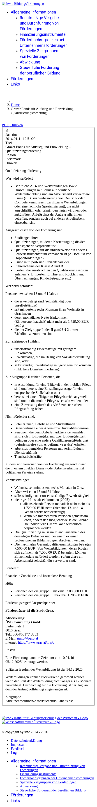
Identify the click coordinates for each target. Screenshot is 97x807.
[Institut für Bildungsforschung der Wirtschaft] (45, 718)
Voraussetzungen (17, 480)
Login (15, 753)
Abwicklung (30, 62)
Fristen (10, 650)
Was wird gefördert (19, 178)
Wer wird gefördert (18, 286)
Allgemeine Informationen (33, 12)
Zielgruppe (13, 697)
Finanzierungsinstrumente (43, 34)
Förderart (11, 568)
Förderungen (22, 79)
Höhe (9, 583)
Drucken (16, 125)
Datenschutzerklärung (26, 740)
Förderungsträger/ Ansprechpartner (30, 603)
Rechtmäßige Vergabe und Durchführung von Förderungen (39, 23)
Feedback (18, 749)
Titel (8, 143)
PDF (5, 125)
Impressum (18, 744)
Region (10, 155)
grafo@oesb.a (27, 638)
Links (15, 84)
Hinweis (11, 163)
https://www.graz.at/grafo (36, 642)
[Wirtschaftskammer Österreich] (31, 722)
